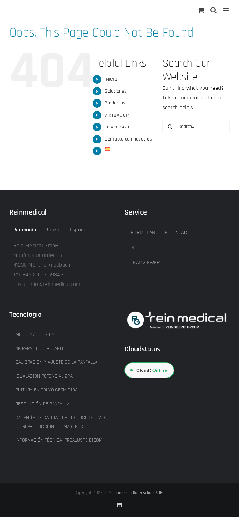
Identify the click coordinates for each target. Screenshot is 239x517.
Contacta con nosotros (128, 139)
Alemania (25, 229)
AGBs (160, 492)
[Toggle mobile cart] (201, 10)
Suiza (53, 229)
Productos (115, 103)
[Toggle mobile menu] (226, 10)
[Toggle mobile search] (213, 10)
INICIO (111, 79)
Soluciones (116, 91)
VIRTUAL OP (117, 115)
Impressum (122, 492)
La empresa (117, 127)
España (78, 229)
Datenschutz (144, 492)
